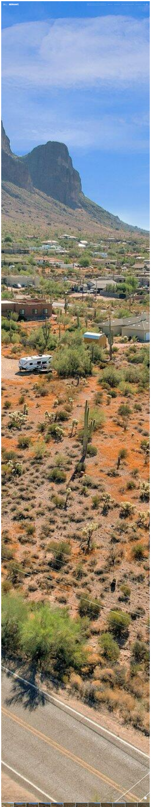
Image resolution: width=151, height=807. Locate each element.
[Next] (147, 402)
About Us (110, 4)
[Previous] (4, 402)
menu (144, 4)
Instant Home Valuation (128, 4)
